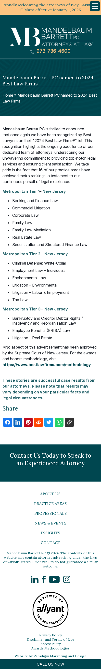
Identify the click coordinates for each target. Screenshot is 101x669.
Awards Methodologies (50, 648)
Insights (50, 532)
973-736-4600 (53, 51)
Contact (50, 542)
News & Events (50, 523)
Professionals (50, 513)
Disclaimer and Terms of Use (50, 639)
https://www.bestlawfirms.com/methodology (46, 364)
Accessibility (50, 644)
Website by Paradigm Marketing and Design (50, 656)
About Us (50, 493)
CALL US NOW (50, 664)
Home (7, 95)
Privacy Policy (50, 635)
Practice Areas (50, 503)
